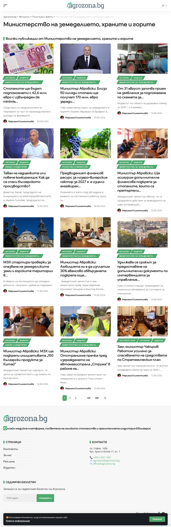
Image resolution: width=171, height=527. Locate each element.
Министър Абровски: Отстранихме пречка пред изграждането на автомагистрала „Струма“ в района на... (85, 359)
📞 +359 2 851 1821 (100, 457)
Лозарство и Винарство (75, 167)
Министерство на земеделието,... (23, 82)
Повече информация (18, 520)
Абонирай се (45, 498)
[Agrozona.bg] (85, 5)
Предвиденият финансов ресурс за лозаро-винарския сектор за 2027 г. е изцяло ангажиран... (83, 179)
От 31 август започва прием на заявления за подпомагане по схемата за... (141, 92)
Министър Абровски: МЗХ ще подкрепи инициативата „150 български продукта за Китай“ (28, 357)
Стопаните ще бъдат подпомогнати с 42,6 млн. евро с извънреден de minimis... (25, 94)
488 (97, 398)
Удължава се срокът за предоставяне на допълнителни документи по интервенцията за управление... (142, 271)
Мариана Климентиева (21, 121)
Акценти (24, 78)
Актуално (10, 78)
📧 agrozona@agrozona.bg (105, 460)
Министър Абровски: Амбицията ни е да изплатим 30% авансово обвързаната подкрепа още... (85, 268)
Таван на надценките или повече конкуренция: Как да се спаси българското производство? (26, 179)
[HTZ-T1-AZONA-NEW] (85, 418)
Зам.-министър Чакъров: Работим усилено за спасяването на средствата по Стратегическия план (142, 353)
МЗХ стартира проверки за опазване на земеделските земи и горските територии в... (28, 268)
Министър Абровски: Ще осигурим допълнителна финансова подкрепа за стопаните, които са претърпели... (138, 181)
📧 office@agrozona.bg (102, 463)
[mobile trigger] (6, 5)
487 (88, 398)
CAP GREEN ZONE (127, 340)
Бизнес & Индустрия (16, 167)
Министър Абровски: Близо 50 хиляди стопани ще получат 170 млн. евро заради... (83, 94)
